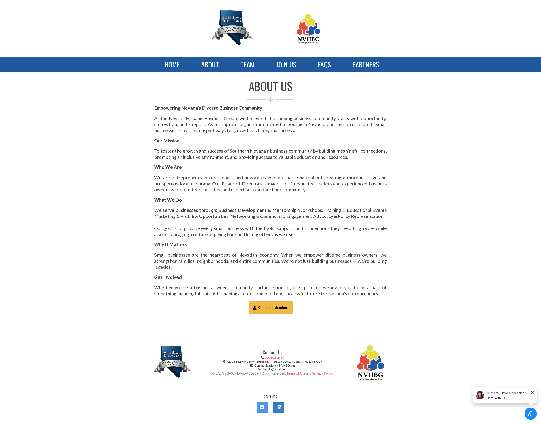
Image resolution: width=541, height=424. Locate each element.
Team (247, 64)
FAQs (324, 64)
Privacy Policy (322, 373)
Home (172, 64)
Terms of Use (296, 373)
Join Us (286, 64)
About (210, 64)
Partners (365, 64)
